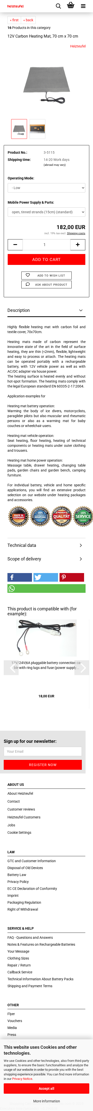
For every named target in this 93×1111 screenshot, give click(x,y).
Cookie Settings (19, 832)
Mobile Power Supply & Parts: (31, 202)
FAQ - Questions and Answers (30, 938)
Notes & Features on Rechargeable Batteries (41, 944)
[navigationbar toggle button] (83, 6)
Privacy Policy (18, 882)
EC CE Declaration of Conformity (32, 889)
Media (12, 1028)
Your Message (18, 951)
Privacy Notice (22, 1079)
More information (46, 1101)
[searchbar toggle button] (58, 6)
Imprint (13, 895)
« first (14, 20)
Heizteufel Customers (23, 817)
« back (28, 20)
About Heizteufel (20, 793)
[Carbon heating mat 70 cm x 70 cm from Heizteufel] (46, 81)
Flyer (11, 1014)
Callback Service (19, 972)
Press (11, 1035)
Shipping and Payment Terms (29, 986)
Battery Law (16, 875)
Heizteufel (78, 46)
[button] (19, 577)
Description (18, 310)
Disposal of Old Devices (25, 868)
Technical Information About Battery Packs (40, 979)
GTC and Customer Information (31, 861)
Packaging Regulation (24, 902)
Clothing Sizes (18, 958)
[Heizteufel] (14, 6)
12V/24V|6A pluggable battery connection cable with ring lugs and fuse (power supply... (46, 665)
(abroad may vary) (55, 165)
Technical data (21, 545)
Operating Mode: (21, 178)
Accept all (46, 1088)
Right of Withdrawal (22, 909)
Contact (13, 801)
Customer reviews (21, 809)
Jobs (11, 825)
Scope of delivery (24, 558)
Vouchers (14, 1021)
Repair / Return (19, 965)
